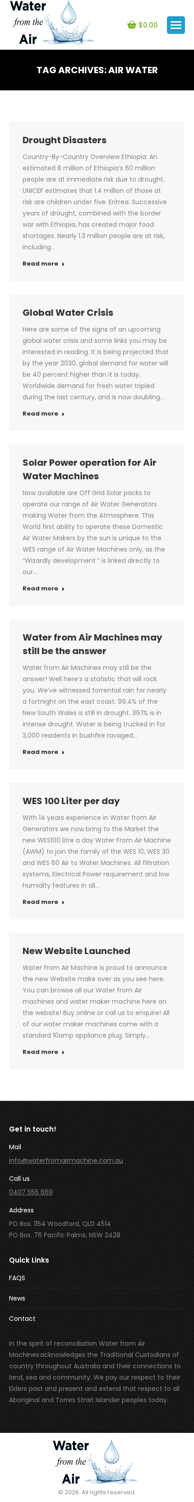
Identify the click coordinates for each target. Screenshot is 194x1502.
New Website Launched (76, 951)
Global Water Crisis (68, 312)
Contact (22, 1318)
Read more (40, 264)
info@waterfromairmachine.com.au (66, 1160)
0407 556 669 (31, 1192)
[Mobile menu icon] (176, 25)
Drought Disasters (64, 140)
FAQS (17, 1277)
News (17, 1298)
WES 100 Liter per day (71, 801)
